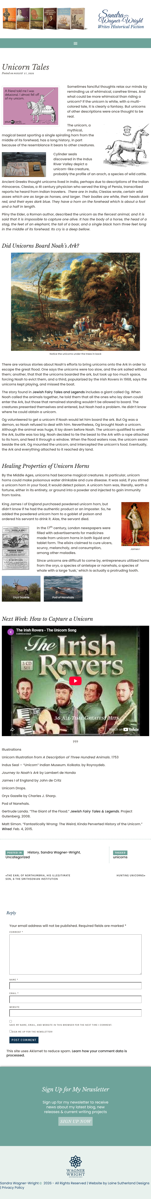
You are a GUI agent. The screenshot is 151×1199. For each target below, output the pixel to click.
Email (14, 993)
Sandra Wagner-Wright (60, 852)
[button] (76, 43)
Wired (7, 829)
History (33, 852)
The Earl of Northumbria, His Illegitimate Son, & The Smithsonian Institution (38, 877)
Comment (16, 932)
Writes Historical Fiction (121, 26)
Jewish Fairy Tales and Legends (58, 392)
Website (14, 1007)
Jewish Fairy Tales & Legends (94, 811)
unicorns (120, 857)
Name (13, 979)
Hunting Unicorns (130, 875)
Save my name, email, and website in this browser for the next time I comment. (60, 1025)
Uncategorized (18, 857)
